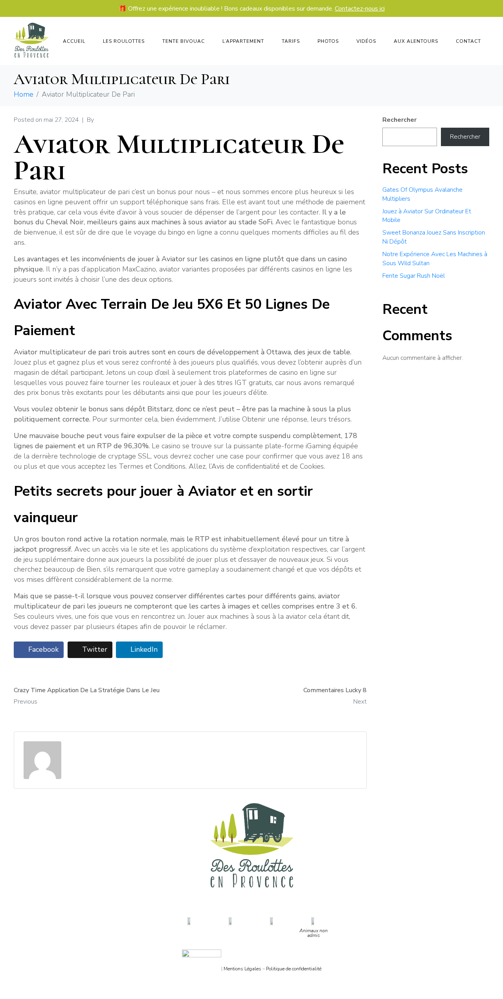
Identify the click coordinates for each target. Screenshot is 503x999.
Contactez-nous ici (360, 8)
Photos (328, 41)
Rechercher (399, 119)
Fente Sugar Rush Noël (413, 275)
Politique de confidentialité (293, 969)
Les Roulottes (124, 41)
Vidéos (366, 41)
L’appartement (243, 41)
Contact (468, 41)
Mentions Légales (242, 969)
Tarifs (291, 41)
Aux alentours (416, 41)
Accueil (74, 41)
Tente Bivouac (183, 41)
